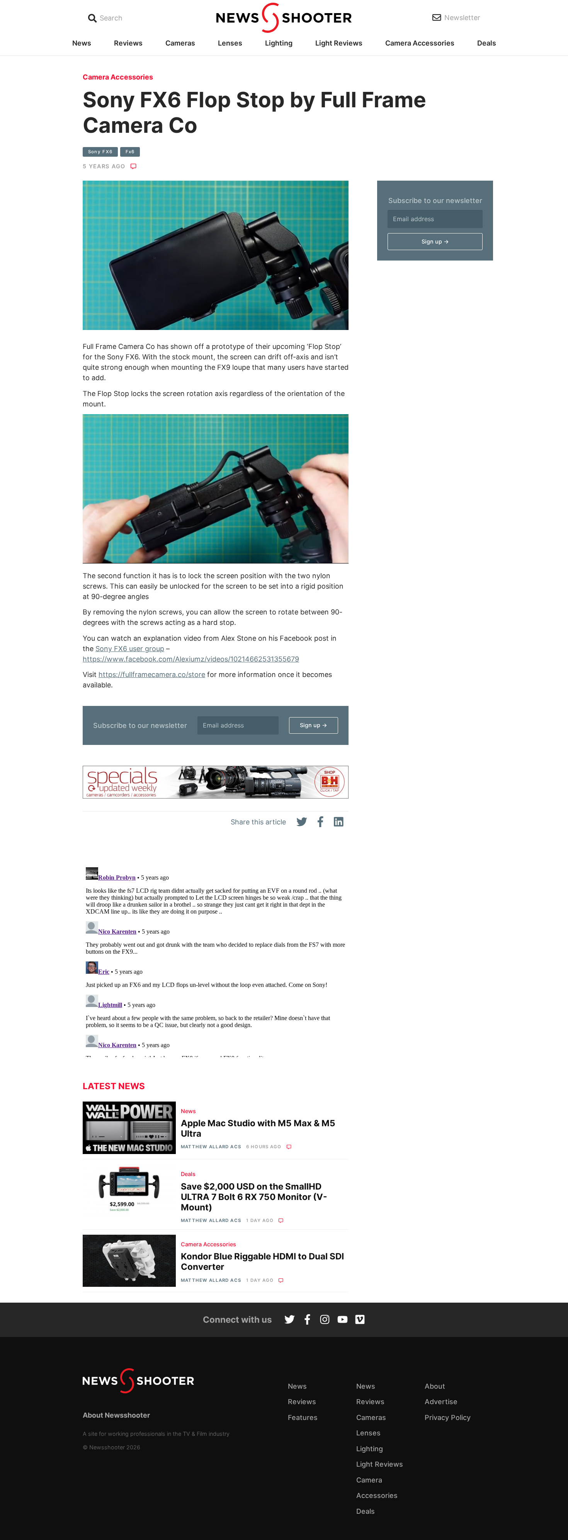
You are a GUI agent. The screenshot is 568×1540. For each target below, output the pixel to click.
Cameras (180, 43)
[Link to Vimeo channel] (360, 1320)
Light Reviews (338, 43)
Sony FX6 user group (129, 649)
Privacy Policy (448, 1417)
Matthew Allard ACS (211, 1146)
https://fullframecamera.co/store (152, 674)
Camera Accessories (419, 43)
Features (303, 1417)
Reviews (128, 43)
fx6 (130, 151)
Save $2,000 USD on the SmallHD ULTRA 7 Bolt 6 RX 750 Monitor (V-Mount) (254, 1196)
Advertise (441, 1402)
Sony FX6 (100, 151)
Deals (486, 43)
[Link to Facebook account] (307, 1320)
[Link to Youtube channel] (342, 1320)
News (81, 43)
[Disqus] (216, 960)
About (435, 1386)
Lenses (230, 43)
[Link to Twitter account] (289, 1320)
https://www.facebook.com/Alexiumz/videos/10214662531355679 (191, 659)
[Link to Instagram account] (325, 1320)
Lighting (279, 43)
